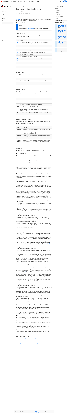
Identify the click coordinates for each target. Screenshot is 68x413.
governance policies (43, 17)
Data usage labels (4, 18)
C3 (17, 48)
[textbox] (6, 9)
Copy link (62, 6)
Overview (3, 20)
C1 (17, 42)
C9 (17, 60)
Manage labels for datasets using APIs (6, 27)
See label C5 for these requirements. (30, 281)
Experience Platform (26, 6)
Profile (19, 13)
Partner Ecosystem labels (59, 16)
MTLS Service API (4, 34)
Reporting (22, 13)
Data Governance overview (6, 14)
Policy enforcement (4, 32)
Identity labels (57, 12)
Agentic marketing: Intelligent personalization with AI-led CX (28, 338)
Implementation (27, 13)
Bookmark (58, 6)
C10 (17, 62)
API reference (4, 38)
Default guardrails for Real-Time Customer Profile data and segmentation (29, 343)
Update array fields (31, 28)
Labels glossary (4, 22)
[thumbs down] (38, 412)
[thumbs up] (36, 412)
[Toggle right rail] (55, 3)
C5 (17, 52)
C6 (17, 54)
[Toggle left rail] (12, 3)
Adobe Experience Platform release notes (24, 340)
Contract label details (59, 20)
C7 (17, 56)
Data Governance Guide (35, 6)
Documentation (18, 6)
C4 (17, 50)
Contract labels (58, 10)
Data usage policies (4, 30)
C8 (17, 58)
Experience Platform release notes (6, 40)
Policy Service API (4, 36)
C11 (17, 65)
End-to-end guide (4, 16)
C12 (17, 67)
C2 (17, 45)
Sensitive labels (58, 14)
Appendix (57, 18)
